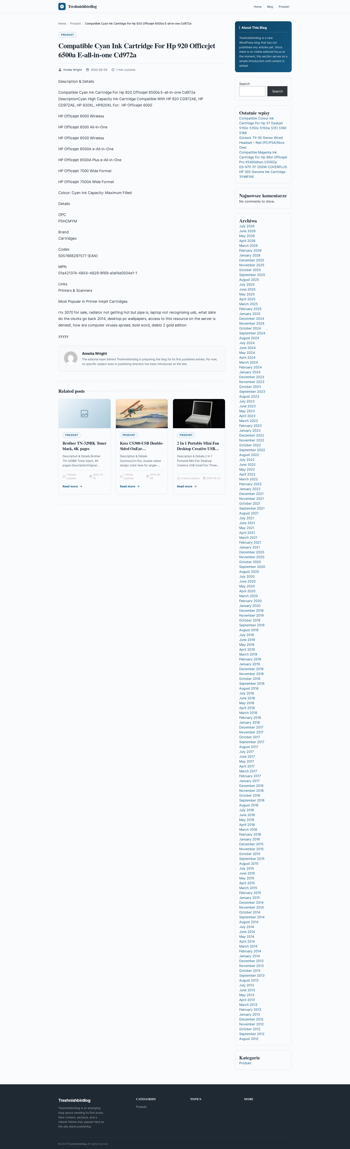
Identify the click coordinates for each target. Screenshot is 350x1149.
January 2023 (249, 430)
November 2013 (251, 966)
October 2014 (249, 912)
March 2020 (248, 596)
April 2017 (247, 766)
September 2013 (252, 975)
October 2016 (249, 795)
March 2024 (248, 362)
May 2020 (247, 586)
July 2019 (246, 635)
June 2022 (247, 464)
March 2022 (248, 479)
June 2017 (247, 756)
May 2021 (246, 528)
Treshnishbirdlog (77, 1143)
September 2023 (252, 391)
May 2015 (246, 878)
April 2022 (247, 474)
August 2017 (248, 747)
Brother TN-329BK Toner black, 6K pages (85, 446)
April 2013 (247, 1000)
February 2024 (250, 367)
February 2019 (250, 659)
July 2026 (247, 226)
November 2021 (251, 499)
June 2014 (247, 932)
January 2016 (249, 839)
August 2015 (248, 863)
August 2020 (249, 572)
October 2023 (250, 387)
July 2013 (246, 985)
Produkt (284, 6)
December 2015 (251, 844)
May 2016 (246, 820)
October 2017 (249, 737)
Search (244, 84)
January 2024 (249, 372)
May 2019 (246, 645)
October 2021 (249, 503)
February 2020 (250, 601)
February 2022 (250, 484)
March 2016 (248, 829)
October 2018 (249, 679)
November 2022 (251, 440)
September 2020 (252, 567)
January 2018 (249, 722)
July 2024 (247, 343)
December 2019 (251, 610)
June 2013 (247, 990)
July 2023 (247, 401)
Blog (270, 6)
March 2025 (248, 304)
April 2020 (247, 591)
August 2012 (248, 1039)
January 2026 (249, 255)
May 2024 (247, 353)
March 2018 (248, 713)
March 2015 (248, 888)
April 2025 (247, 299)
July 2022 (247, 460)
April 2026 (247, 241)
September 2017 (251, 742)
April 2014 (247, 941)
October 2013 (249, 971)
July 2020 (247, 576)
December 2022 (251, 435)
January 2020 (249, 606)
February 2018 (250, 718)
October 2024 (250, 328)
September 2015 (252, 859)
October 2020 (250, 562)
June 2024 (247, 348)
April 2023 (247, 416)
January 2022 (249, 489)
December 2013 (251, 961)
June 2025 (247, 289)
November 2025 (251, 265)
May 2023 (247, 411)
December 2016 (251, 786)
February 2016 (250, 834)
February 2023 (250, 426)
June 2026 (247, 231)
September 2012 (252, 1034)
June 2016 (247, 815)
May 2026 (247, 236)
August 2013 (248, 980)
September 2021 (252, 508)
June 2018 (247, 698)
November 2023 (251, 382)
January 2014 (249, 956)
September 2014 (252, 917)
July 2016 (246, 810)
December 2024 (251, 318)
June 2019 (247, 640)
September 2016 (252, 800)
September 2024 (252, 333)
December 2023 (251, 377)
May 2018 (246, 703)
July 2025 (247, 284)
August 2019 (248, 630)
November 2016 (251, 791)
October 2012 (249, 1029)
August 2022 (249, 455)
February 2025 (250, 309)
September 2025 (252, 275)
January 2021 (249, 547)
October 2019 (249, 620)
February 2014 (250, 951)
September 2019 (252, 625)
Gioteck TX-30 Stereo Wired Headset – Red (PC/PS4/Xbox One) (262, 142)
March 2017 (248, 771)
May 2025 (247, 294)
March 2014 (248, 946)
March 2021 (248, 537)
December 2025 (251, 260)
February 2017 (250, 776)
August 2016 (248, 805)
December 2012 (251, 1019)
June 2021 (247, 523)
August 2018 (248, 688)
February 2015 (250, 893)
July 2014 (246, 927)
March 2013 (248, 1005)
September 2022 (252, 450)
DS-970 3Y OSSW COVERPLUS (263, 167)
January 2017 (249, 781)
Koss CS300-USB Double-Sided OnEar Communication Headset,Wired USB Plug (142, 451)
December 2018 (251, 669)
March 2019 (248, 654)
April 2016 (247, 825)
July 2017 (246, 752)
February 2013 (250, 1009)
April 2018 (247, 708)
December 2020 (251, 552)
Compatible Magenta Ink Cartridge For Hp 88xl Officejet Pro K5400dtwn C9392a (263, 157)
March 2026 (248, 246)
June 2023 (247, 406)
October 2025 (250, 270)
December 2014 (251, 902)
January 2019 (249, 664)
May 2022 (247, 469)
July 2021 (246, 518)
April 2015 (247, 883)
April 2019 (247, 649)
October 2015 (249, 854)
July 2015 (246, 868)
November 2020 (251, 557)
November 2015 (251, 849)
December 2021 (251, 494)
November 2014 (251, 907)
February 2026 (250, 250)
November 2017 (251, 732)
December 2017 (251, 727)
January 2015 (249, 898)
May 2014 (246, 936)
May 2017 (246, 761)
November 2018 (251, 674)
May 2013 (246, 995)
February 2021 (250, 542)
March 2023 (248, 421)
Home (257, 6)
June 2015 (247, 873)
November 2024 (251, 323)
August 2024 (249, 338)
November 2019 (251, 615)
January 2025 (249, 314)
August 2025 (249, 280)
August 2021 (248, 513)
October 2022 (250, 445)
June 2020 (247, 581)
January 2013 (249, 1014)
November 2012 (251, 1024)
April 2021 (247, 533)
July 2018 (246, 693)
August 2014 (248, 922)
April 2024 (247, 357)
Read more (70, 486)
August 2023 (249, 396)
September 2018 (252, 683)
